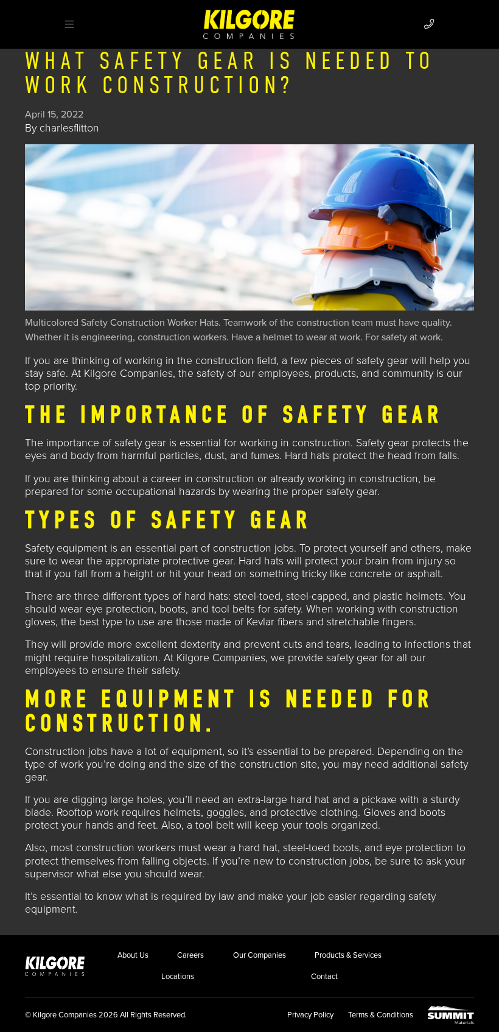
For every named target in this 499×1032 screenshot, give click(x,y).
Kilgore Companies (220, 657)
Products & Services (348, 955)
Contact (324, 976)
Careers (190, 955)
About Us (132, 955)
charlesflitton (69, 128)
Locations (177, 976)
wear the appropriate (110, 561)
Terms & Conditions (380, 1015)
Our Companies (259, 955)
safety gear (382, 360)
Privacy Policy (310, 1015)
